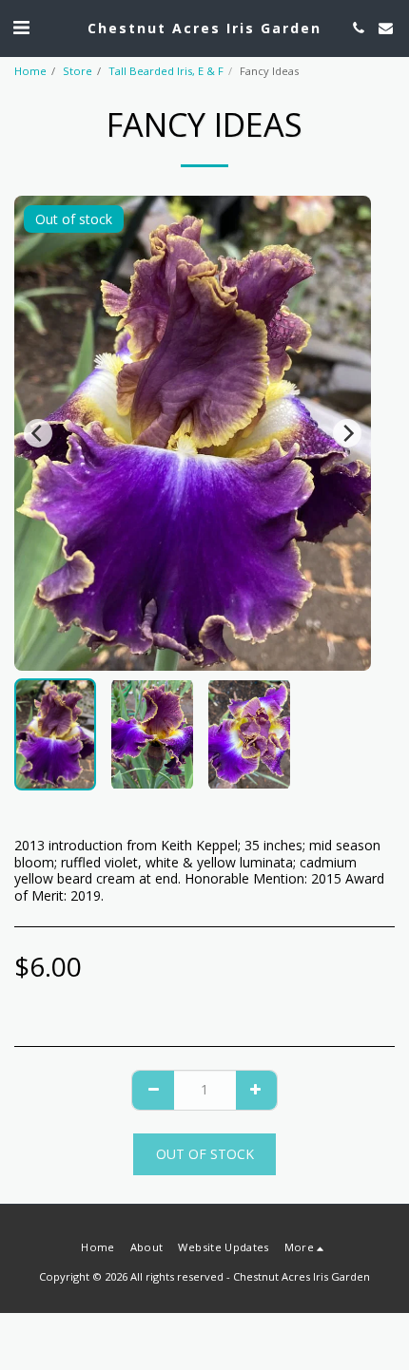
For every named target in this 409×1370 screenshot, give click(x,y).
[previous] (38, 433)
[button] (21, 27)
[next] (347, 433)
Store (77, 71)
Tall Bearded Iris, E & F (166, 71)
